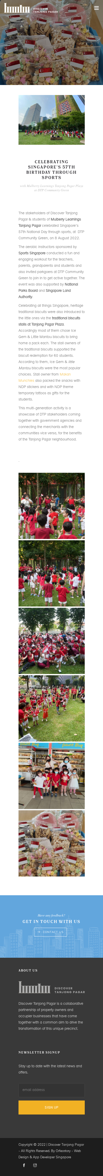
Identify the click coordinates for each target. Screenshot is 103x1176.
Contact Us (53, 932)
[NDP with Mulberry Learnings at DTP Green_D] (51, 573)
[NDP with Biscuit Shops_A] (51, 843)
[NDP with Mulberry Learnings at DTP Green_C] (51, 641)
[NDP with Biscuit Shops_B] (51, 776)
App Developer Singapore (52, 1157)
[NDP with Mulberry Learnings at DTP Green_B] (51, 708)
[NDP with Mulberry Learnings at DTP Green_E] (51, 506)
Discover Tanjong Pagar (66, 1145)
